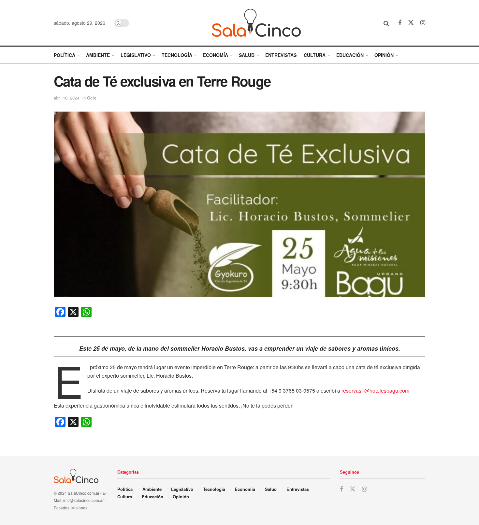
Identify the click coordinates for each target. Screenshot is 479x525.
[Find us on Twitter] (411, 22)
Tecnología (177, 55)
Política (64, 55)
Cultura (315, 55)
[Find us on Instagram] (422, 22)
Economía (215, 55)
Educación (350, 55)
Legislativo (136, 55)
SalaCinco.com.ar (83, 493)
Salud (246, 55)
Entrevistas (281, 55)
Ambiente (98, 55)
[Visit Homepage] (256, 23)
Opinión (384, 55)
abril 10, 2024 (66, 98)
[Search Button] (386, 23)
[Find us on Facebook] (399, 22)
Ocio (91, 98)
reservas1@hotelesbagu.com (375, 390)
